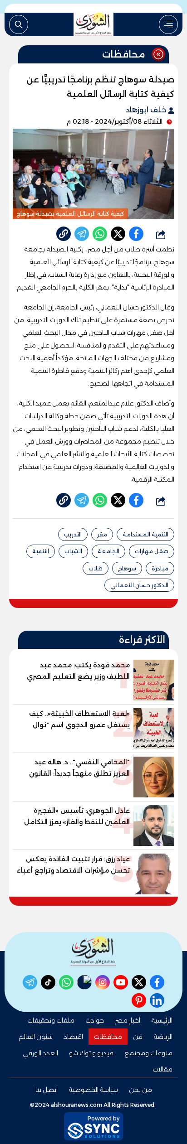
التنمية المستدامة (145, 534)
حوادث (94, 1020)
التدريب (73, 534)
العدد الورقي (40, 1053)
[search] (18, 24)
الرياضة (162, 1037)
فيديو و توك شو (91, 1053)
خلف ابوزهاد (147, 110)
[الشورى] (93, 24)
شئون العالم (36, 1037)
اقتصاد (73, 1037)
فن (138, 1037)
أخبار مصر (127, 1020)
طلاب (96, 568)
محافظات (108, 1037)
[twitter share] (118, 234)
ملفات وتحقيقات (50, 1020)
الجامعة (108, 551)
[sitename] (93, 951)
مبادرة (160, 568)
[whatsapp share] (100, 234)
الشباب (73, 551)
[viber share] (81, 234)
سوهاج (127, 568)
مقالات (162, 1069)
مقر (102, 534)
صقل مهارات (151, 551)
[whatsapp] (63, 234)
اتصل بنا (46, 1090)
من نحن (140, 1090)
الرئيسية (161, 1020)
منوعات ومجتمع (148, 1053)
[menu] (168, 24)
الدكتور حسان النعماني (139, 585)
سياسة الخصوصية (93, 1090)
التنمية (40, 551)
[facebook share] (136, 234)
